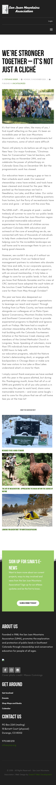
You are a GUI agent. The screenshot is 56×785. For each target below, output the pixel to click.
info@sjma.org (9, 745)
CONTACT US (11, 716)
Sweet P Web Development (40, 775)
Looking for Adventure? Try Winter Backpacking (19, 529)
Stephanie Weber (11, 79)
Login (50, 21)
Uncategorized (18, 83)
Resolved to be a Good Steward (13, 450)
